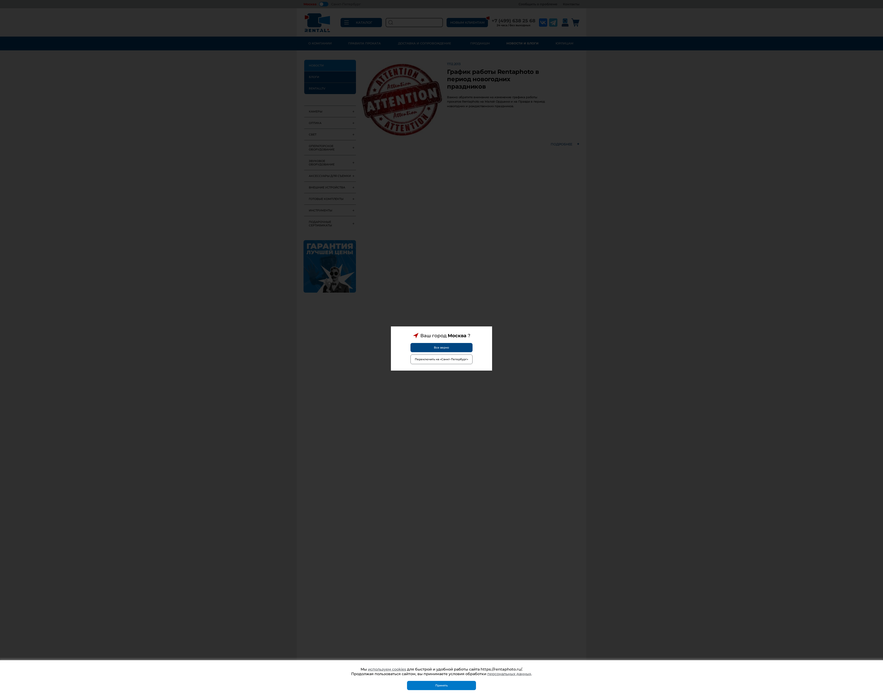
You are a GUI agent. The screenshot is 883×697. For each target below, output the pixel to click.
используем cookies (387, 669)
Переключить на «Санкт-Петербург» (441, 359)
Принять (441, 685)
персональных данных (509, 674)
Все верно (441, 347)
